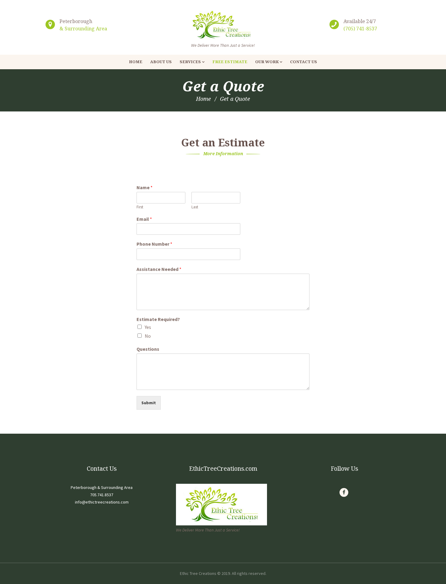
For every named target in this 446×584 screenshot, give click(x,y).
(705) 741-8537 (360, 28)
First (140, 207)
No (148, 336)
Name (145, 187)
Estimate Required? (158, 319)
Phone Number (154, 244)
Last (194, 207)
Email (144, 219)
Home (203, 98)
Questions (148, 349)
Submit (148, 402)
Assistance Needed (159, 269)
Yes (148, 327)
